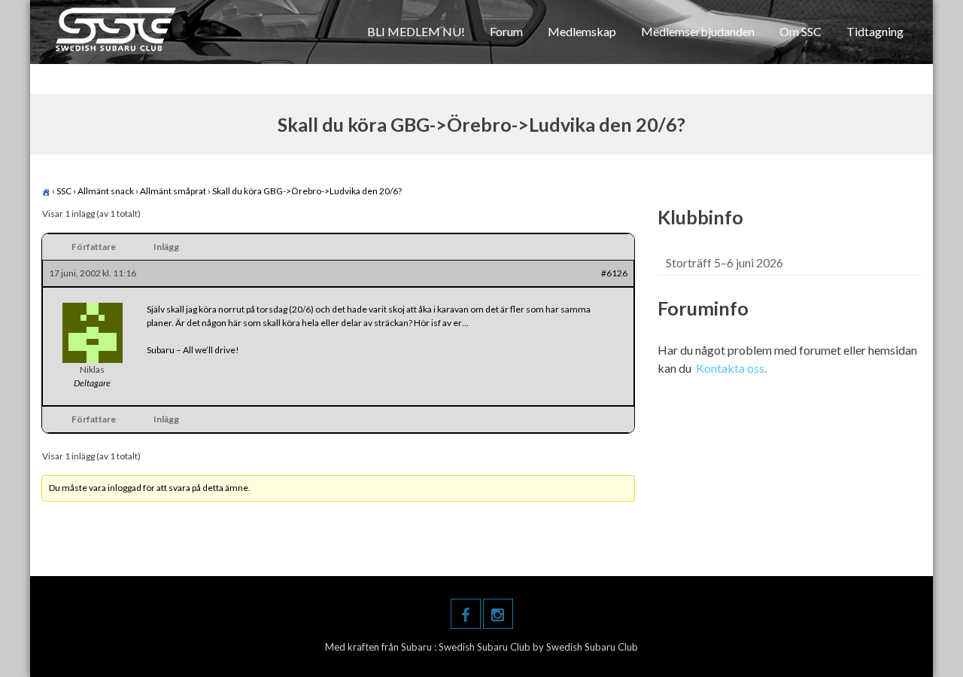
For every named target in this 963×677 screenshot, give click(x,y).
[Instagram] (498, 614)
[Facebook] (466, 614)
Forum (506, 31)
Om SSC (800, 31)
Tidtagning (875, 31)
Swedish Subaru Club (486, 647)
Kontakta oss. (731, 368)
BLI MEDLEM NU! (416, 31)
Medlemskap (582, 31)
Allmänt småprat (173, 191)
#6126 (614, 273)
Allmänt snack (105, 191)
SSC (63, 191)
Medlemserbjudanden (698, 31)
